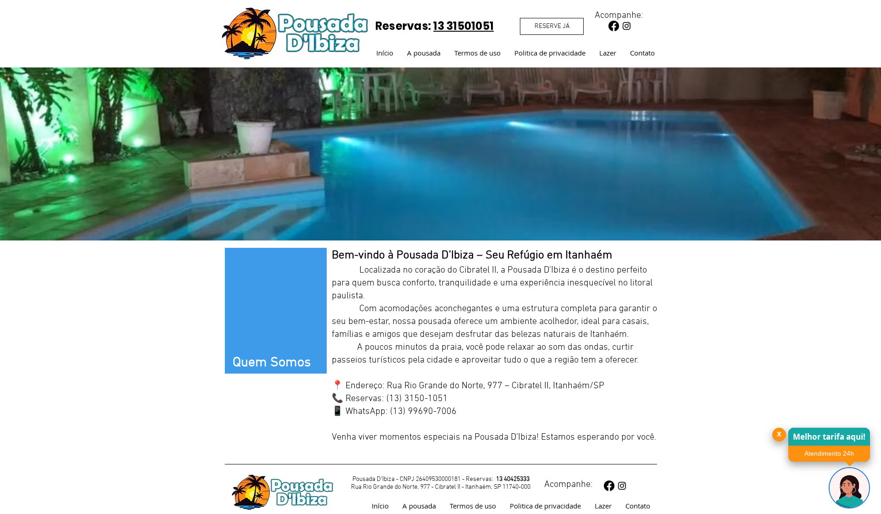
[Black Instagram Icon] (626, 26)
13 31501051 (463, 26)
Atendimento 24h (829, 453)
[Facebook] (613, 26)
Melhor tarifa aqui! (829, 436)
